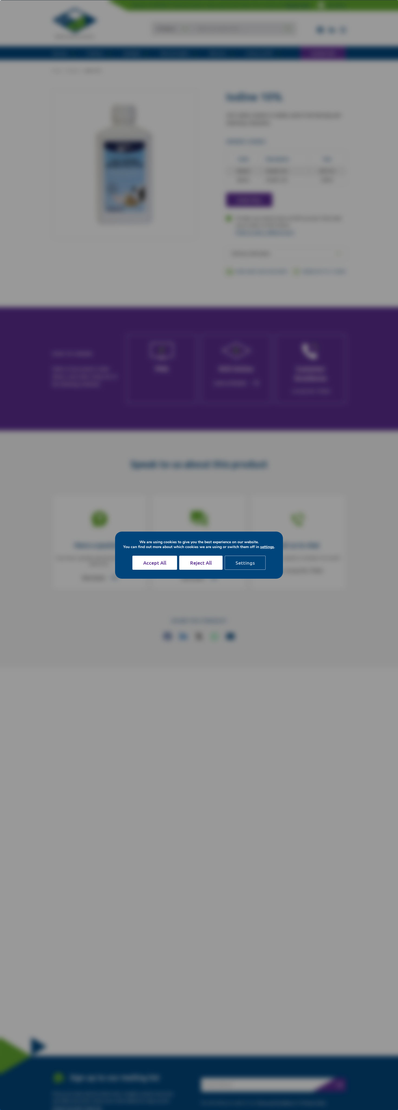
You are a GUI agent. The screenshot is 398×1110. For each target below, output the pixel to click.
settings (267, 547)
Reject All (201, 562)
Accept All (154, 562)
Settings (245, 562)
